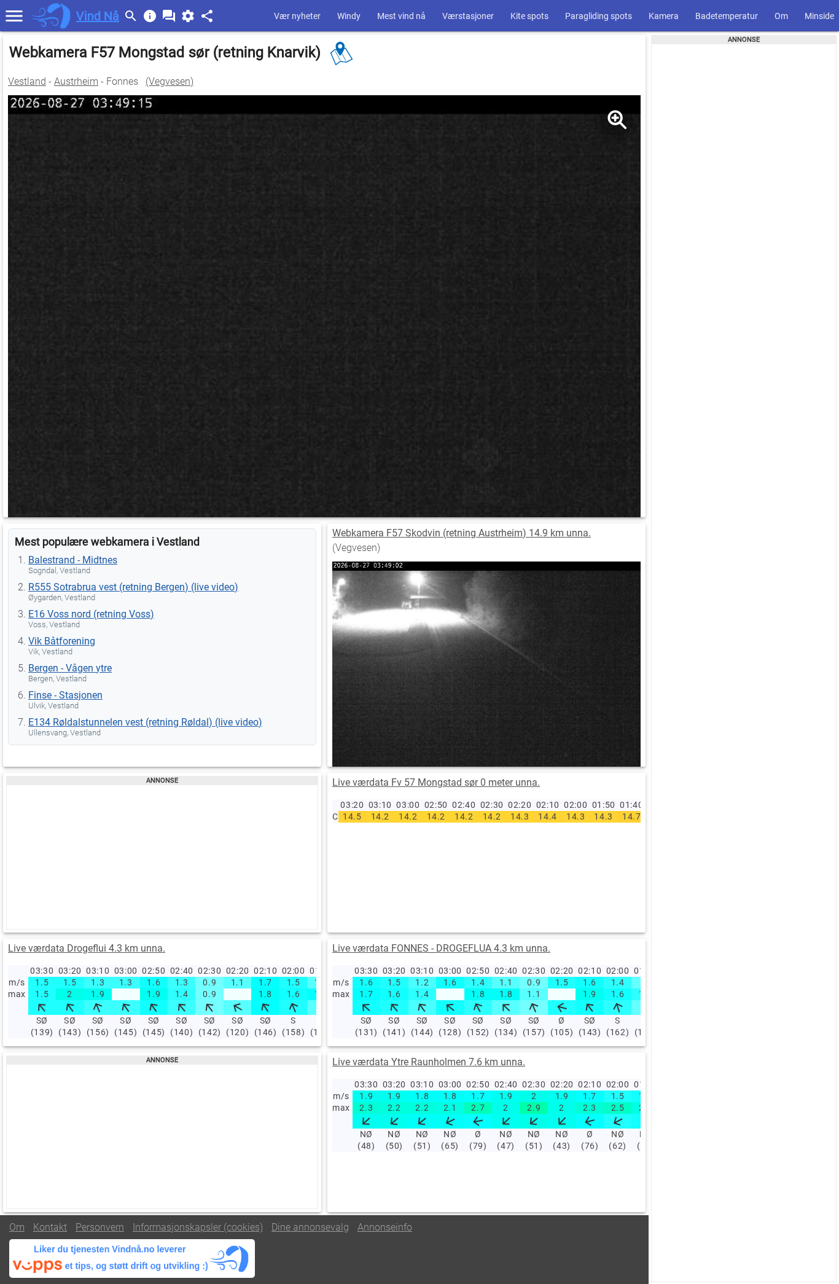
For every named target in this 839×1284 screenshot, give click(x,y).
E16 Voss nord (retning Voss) (91, 614)
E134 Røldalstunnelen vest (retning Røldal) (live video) (145, 722)
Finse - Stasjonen (65, 695)
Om (781, 16)
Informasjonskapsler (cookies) (198, 1227)
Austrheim (76, 81)
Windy (349, 16)
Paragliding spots (598, 16)
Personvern (100, 1227)
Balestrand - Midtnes (72, 560)
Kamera (664, 16)
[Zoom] (616, 119)
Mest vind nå (401, 16)
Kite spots (529, 16)
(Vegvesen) (169, 81)
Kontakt (50, 1227)
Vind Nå (97, 16)
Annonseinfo (384, 1227)
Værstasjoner (468, 16)
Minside (819, 16)
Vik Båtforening (61, 641)
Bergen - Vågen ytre (70, 668)
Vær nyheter (297, 16)
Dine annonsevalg (310, 1227)
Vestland (27, 81)
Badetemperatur (726, 16)
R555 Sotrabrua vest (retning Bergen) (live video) (133, 587)
